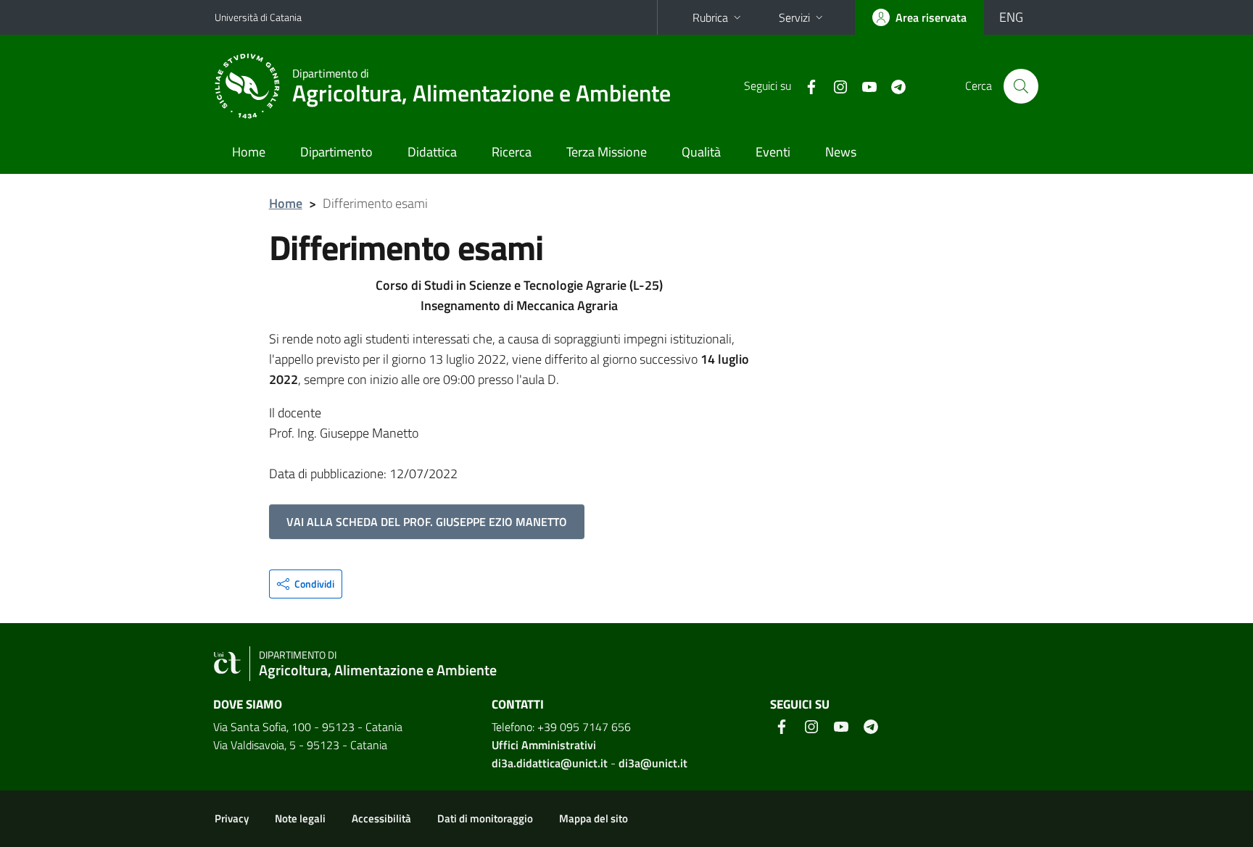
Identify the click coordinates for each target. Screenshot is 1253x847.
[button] (305, 583)
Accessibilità (381, 818)
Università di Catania (258, 17)
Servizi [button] (794, 17)
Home (248, 152)
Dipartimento (336, 152)
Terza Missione (606, 152)
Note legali (300, 818)
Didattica (432, 152)
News (840, 152)
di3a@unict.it (653, 763)
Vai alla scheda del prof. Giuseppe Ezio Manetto (426, 521)
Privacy (232, 818)
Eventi (773, 152)
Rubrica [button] (710, 17)
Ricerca (512, 152)
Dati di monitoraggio (485, 818)
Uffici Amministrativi (544, 745)
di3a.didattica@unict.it (550, 763)
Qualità (701, 152)
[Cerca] (1021, 86)
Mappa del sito (593, 818)
